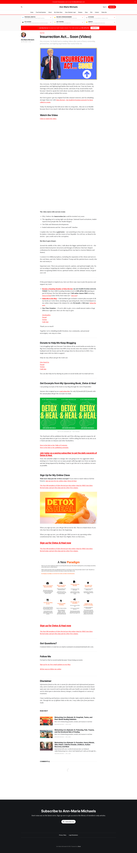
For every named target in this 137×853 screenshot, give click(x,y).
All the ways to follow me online (50, 669)
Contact (97, 12)
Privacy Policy (62, 835)
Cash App (45, 322)
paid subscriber (65, 391)
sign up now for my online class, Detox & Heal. (61, 481)
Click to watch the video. (48, 119)
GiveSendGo (46, 315)
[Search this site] (21, 7)
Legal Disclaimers (73, 835)
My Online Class (58, 12)
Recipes (80, 12)
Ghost (79, 846)
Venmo (44, 319)
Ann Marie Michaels (27, 40)
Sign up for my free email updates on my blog (55, 664)
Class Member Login (70, 12)
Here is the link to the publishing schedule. (54, 447)
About (50, 12)
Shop (86, 12)
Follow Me (104, 12)
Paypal (44, 317)
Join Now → (95, 27)
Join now (74, 295)
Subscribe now (69, 821)
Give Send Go (44, 362)
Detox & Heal (46, 295)
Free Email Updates (41, 12)
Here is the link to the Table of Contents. (53, 445)
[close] (135, 2)
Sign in (104, 7)
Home (31, 12)
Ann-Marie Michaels (68, 7)
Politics (42, 33)
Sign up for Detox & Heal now (55, 542)
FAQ (91, 12)
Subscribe (112, 7)
